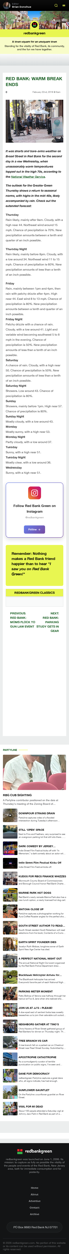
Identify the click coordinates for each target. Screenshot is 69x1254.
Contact (34, 1207)
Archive (34, 1214)
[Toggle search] (56, 5)
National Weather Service (28, 176)
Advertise (34, 1200)
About (34, 1194)
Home (34, 1187)
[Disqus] (34, 687)
